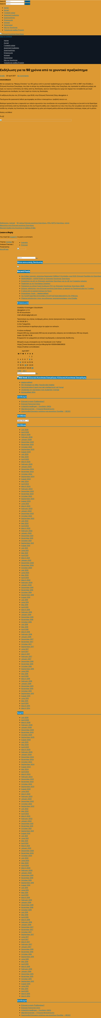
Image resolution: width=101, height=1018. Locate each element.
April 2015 (25, 703)
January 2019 (26, 614)
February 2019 (26, 612)
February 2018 (26, 634)
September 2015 (27, 693)
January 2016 (26, 684)
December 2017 (27, 639)
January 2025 (26, 467)
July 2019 (24, 600)
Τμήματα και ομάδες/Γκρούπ (14, 30)
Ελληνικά (24, 245)
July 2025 (24, 454)
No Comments (23, 76)
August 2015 (25, 696)
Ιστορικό (7, 22)
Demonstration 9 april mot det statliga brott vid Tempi (42, 387)
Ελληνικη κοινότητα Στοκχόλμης (35, 223)
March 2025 (25, 462)
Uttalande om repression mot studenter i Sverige (40, 390)
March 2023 (25, 506)
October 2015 (26, 691)
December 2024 (27, 469)
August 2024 (26, 479)
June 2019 (25, 602)
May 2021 (24, 553)
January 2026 (26, 439)
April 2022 (25, 526)
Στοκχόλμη (60, 223)
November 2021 (27, 538)
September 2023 (27, 499)
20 (25, 365)
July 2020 (24, 570)
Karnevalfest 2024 (28, 392)
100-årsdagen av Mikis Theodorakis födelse (37, 385)
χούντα (66, 223)
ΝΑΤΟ (53, 223)
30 (32, 368)
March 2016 (25, 679)
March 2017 (25, 654)
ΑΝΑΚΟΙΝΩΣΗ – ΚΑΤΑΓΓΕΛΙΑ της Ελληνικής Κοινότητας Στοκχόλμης (45, 279)
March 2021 (25, 558)
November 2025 (27, 444)
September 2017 (27, 647)
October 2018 (26, 622)
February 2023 (26, 508)
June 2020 (25, 573)
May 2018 (24, 627)
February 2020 (26, 582)
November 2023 (27, 494)
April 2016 (25, 676)
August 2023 (26, 501)
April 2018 (25, 629)
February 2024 (27, 489)
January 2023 (26, 511)
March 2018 (25, 632)
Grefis (2, 76)
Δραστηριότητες (9, 18)
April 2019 (24, 607)
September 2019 (27, 595)
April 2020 (25, 578)
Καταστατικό (8, 25)
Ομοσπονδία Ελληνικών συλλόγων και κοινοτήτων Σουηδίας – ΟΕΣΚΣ (46, 411)
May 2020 (25, 575)
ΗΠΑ (49, 223)
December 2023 (27, 491)
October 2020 (26, 568)
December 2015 (27, 686)
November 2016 (27, 664)
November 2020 (27, 565)
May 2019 (24, 605)
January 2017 (26, 659)
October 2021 (26, 541)
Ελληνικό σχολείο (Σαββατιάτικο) (32, 401)
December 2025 (27, 442)
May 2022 (25, 523)
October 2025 (26, 447)
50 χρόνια (20, 223)
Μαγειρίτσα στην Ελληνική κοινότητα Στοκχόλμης (17, 225)
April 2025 (25, 459)
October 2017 (26, 644)
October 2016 (26, 666)
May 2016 (24, 674)
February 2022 (26, 531)
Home (6, 8)
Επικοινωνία (8, 20)
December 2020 (27, 563)
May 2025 (25, 457)
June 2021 (25, 550)
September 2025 (27, 449)
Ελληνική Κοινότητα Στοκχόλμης (71, 377)
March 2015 (25, 706)
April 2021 (24, 555)
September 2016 (27, 669)
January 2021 (26, 560)
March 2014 (25, 708)
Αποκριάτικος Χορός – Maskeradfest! (35, 293)
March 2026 (25, 435)
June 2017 (25, 649)
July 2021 (24, 548)
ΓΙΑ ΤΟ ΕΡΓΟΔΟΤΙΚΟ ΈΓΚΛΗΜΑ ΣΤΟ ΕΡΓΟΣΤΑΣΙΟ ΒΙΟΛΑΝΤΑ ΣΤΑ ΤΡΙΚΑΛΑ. (49, 296)
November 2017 (27, 642)
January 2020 (26, 585)
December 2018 (27, 617)
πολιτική (12, 223)
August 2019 (25, 597)
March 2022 (25, 528)
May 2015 (24, 701)
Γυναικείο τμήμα (9, 13)
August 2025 (26, 452)
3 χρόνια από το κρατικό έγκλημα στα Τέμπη (36, 291)
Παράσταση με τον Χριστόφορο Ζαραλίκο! (35, 283)
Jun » (24, 371)
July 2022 (24, 521)
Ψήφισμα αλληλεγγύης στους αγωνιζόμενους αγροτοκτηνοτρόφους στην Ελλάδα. (49, 298)
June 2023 (25, 504)
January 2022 (26, 533)
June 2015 (25, 698)
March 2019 (25, 610)
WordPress (4, 249)
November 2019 (27, 590)
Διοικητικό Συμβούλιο (11, 15)
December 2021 (27, 536)
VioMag (9, 242)
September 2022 (27, 518)
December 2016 (27, 661)
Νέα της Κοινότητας (11, 27)
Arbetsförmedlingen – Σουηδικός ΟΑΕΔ (36, 406)
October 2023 (26, 496)
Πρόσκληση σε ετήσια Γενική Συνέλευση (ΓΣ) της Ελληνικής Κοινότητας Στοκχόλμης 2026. (52, 286)
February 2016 (26, 681)
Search (3, 1)
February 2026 (26, 437)
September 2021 (27, 543)
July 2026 (24, 430)
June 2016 (25, 671)
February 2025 (26, 464)
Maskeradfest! (26, 382)
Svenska (24, 242)
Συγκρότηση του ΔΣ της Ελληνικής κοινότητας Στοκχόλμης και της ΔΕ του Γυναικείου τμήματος (54, 281)
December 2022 (27, 513)
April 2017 (25, 651)
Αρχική (6, 10)
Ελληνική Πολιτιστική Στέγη (30, 404)
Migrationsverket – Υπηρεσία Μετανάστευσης (37, 409)
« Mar (19, 371)
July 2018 (24, 624)
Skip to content (6, 36)
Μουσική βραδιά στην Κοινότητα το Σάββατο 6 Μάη (18, 228)
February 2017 (26, 656)
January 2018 (26, 637)
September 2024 (27, 476)
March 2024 (25, 486)
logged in (13, 237)
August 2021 (25, 545)
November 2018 (27, 619)
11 (20, 362)
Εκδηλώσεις (4, 223)
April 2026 (25, 432)
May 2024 (25, 481)
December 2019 (27, 587)
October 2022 (26, 516)
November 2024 (27, 471)
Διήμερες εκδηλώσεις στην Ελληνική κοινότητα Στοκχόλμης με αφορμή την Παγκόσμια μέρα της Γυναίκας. (57, 288)
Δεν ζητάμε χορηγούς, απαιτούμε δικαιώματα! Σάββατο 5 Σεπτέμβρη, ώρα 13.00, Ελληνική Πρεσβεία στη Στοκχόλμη (61, 276)
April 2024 (25, 484)
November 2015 (27, 688)
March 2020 (25, 580)
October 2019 (26, 592)
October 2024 (26, 474)
